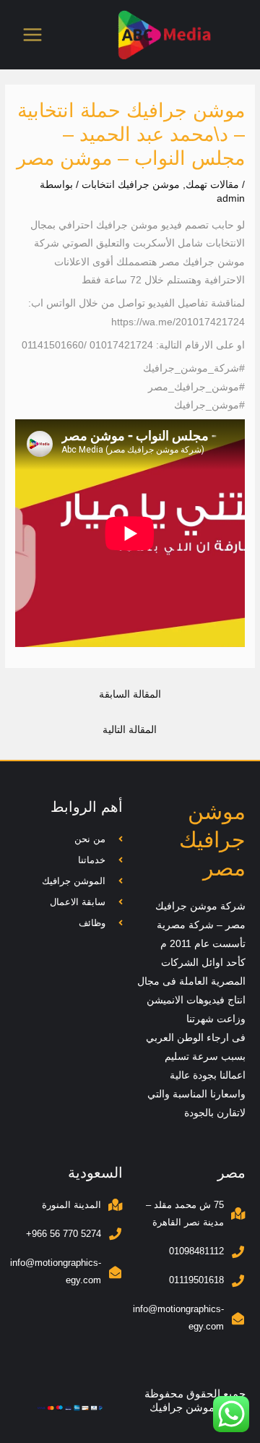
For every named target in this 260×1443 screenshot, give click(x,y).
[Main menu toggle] (32, 35)
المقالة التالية (130, 729)
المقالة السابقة (130, 694)
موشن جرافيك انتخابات (131, 184)
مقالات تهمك (212, 184)
